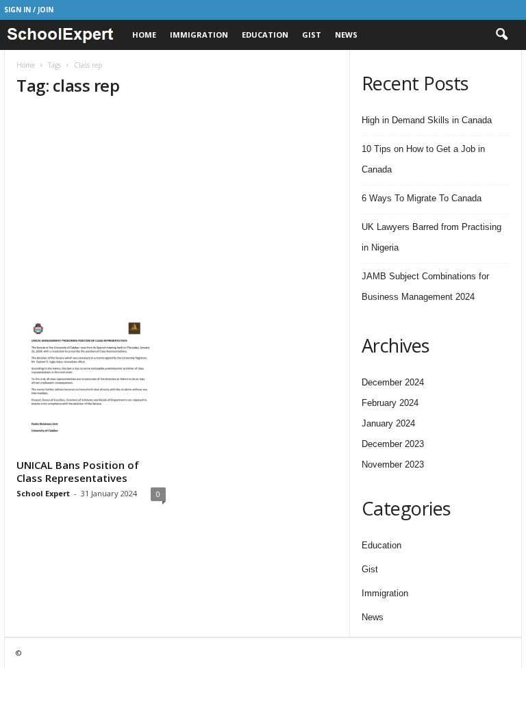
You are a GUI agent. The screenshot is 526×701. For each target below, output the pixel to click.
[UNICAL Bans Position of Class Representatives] (91, 380)
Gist (311, 34)
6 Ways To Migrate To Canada (421, 198)
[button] (501, 35)
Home (144, 34)
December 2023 (393, 444)
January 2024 (388, 423)
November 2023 (393, 464)
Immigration (199, 34)
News (346, 34)
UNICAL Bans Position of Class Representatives (77, 471)
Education (265, 34)
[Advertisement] (177, 206)
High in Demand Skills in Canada (427, 120)
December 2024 (393, 382)
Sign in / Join (28, 9)
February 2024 (390, 403)
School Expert (43, 493)
